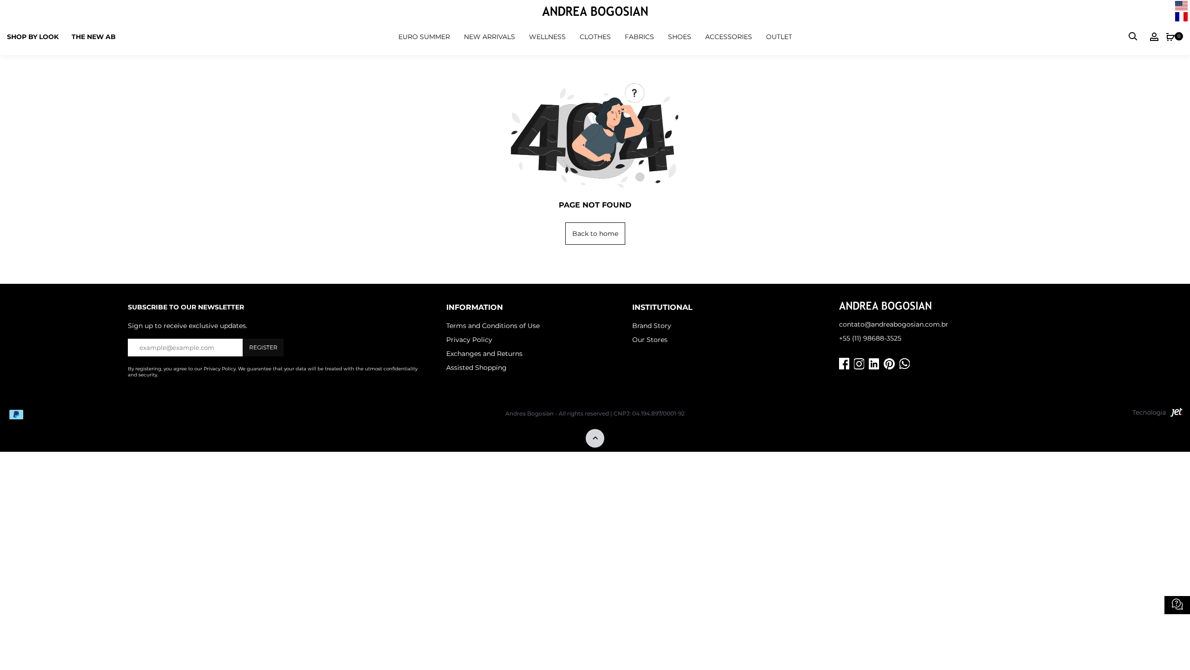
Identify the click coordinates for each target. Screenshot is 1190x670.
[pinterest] (889, 364)
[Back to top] (595, 439)
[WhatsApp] (904, 364)
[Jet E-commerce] (1157, 415)
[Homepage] (595, 13)
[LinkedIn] (874, 364)
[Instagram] (859, 364)
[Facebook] (844, 364)
